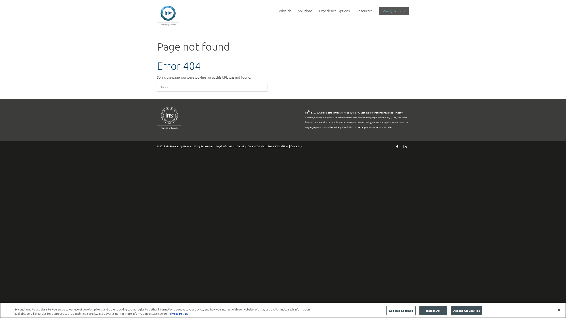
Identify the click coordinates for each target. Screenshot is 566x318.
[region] (283, 310)
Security (241, 146)
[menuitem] (285, 11)
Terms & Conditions (278, 146)
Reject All (433, 310)
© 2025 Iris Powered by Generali (174, 146)
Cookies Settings (401, 310)
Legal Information (225, 146)
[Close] (559, 310)
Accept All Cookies (466, 310)
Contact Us (296, 146)
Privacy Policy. (178, 313)
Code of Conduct (257, 146)
